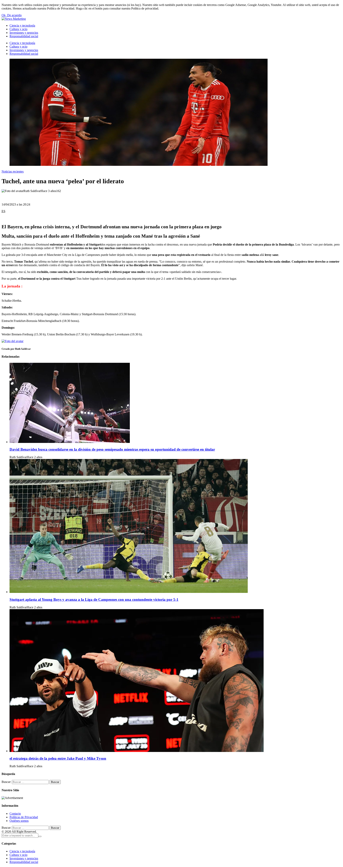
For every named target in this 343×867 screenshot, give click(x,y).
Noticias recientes (13, 171)
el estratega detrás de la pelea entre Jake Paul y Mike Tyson (58, 758)
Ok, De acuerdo (12, 15)
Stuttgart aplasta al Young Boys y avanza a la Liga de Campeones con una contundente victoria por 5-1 (94, 599)
